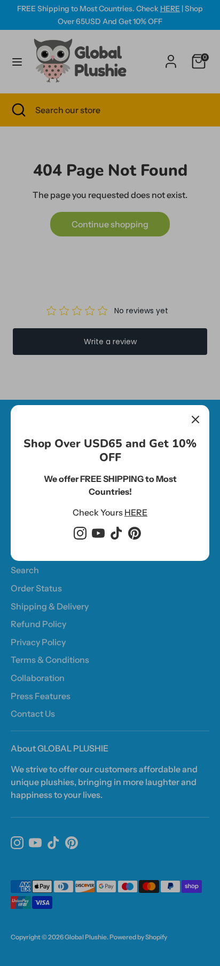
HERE (135, 512)
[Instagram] (80, 533)
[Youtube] (98, 533)
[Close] (195, 419)
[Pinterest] (134, 533)
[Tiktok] (116, 533)
